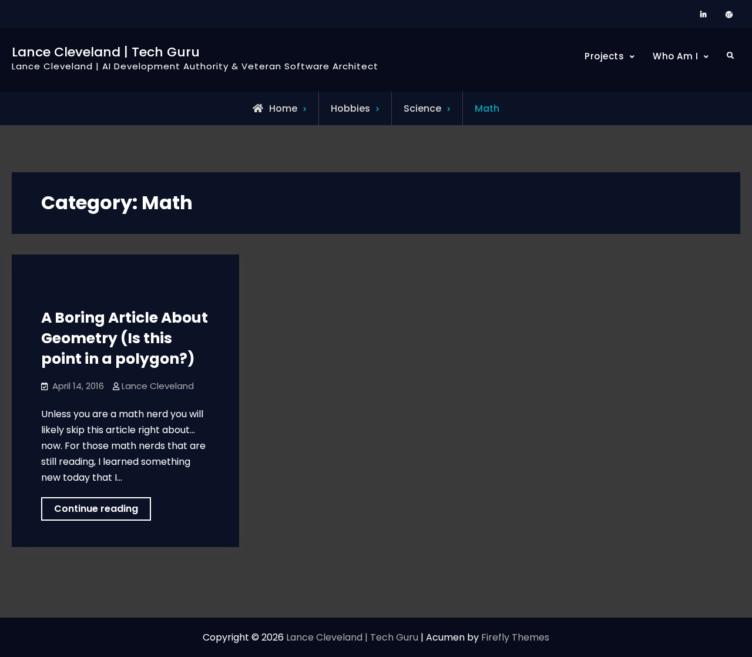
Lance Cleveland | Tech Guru (106, 52)
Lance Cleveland (158, 386)
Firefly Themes (515, 637)
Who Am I (675, 56)
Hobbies (350, 108)
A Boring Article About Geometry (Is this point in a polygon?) (124, 338)
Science (422, 108)
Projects (604, 56)
